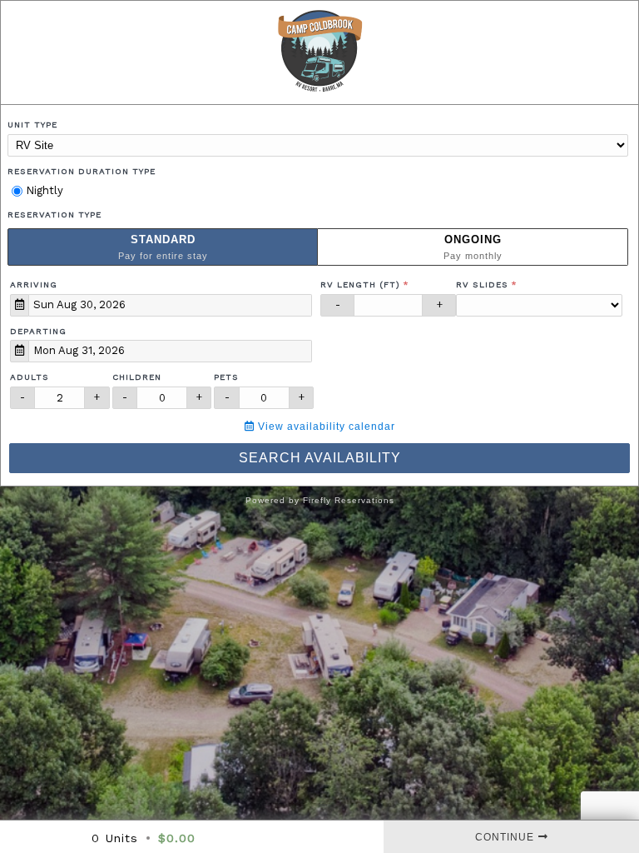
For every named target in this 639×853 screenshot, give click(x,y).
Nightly (42, 190)
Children (136, 377)
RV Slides (482, 284)
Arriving (33, 284)
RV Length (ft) (360, 284)
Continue (504, 837)
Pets (226, 377)
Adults (29, 377)
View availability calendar (325, 426)
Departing (38, 331)
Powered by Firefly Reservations (319, 500)
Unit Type (32, 124)
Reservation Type (54, 214)
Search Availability (320, 458)
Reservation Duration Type (81, 171)
